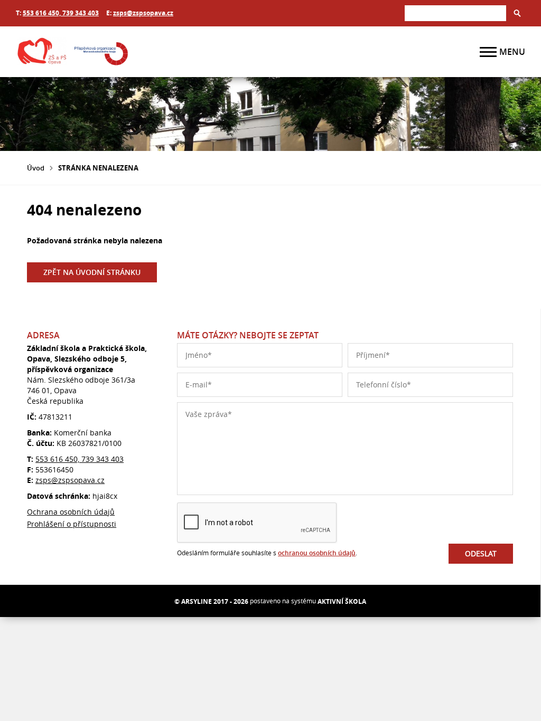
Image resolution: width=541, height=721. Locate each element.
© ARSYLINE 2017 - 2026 (211, 601)
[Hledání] (455, 13)
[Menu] (488, 52)
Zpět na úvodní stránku (92, 272)
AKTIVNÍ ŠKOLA (342, 601)
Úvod (35, 168)
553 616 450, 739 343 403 (61, 12)
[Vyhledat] (517, 13)
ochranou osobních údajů (317, 552)
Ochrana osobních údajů (71, 512)
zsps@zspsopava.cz (143, 12)
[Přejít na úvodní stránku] (79, 52)
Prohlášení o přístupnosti (71, 524)
